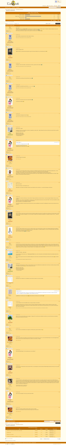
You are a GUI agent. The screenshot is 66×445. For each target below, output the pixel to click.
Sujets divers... (13, 9)
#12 (59, 169)
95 (41, 434)
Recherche (44, 5)
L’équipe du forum (10, 442)
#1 (59, 26)
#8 (59, 113)
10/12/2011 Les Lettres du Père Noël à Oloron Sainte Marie (14, 430)
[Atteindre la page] (18, 23)
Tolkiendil (6, 442)
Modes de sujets (58, 25)
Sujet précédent (8, 421)
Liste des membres (50, 5)
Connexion (13, 7)
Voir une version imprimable (9, 438)
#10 (59, 140)
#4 (59, 63)
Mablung (36, 436)
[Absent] (11, 384)
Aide (60, 5)
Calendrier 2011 (9, 432)
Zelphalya (36, 430)
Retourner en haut (15, 442)
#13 (59, 182)
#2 (59, 34)
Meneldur (9, 384)
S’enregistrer (17, 7)
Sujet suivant (13, 421)
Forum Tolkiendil (8, 9)
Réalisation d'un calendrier (10, 434)
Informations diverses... (19, 9)
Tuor (9, 77)
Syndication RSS (34, 442)
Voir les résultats (58, 21)
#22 (59, 301)
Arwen (10, 255)
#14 (59, 196)
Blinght (9, 307)
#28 (59, 378)
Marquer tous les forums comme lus (27, 442)
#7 (59, 98)
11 (41, 432)
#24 (59, 328)
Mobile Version (20, 442)
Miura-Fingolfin (9, 161)
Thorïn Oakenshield (9, 282)
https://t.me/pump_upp (18, 340)
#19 (59, 263)
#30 (59, 407)
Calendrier (56, 5)
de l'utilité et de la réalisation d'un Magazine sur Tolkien (14, 436)
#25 (59, 336)
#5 (59, 76)
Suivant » (16, 23)
